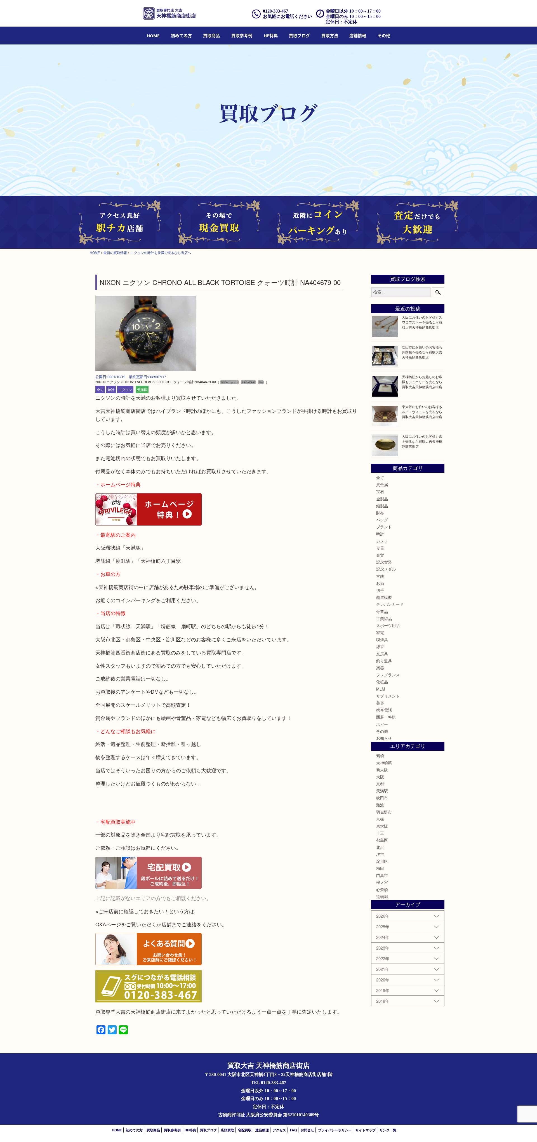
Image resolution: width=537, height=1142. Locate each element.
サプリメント (388, 696)
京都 (380, 784)
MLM (380, 689)
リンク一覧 (388, 1129)
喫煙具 (382, 639)
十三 (380, 833)
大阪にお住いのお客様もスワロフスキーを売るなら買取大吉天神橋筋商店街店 (422, 322)
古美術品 (384, 618)
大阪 (380, 777)
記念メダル (386, 569)
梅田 (380, 868)
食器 (380, 548)
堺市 (380, 854)
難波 (380, 804)
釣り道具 (384, 660)
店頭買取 (227, 1129)
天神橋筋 (384, 762)
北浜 (380, 847)
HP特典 (271, 35)
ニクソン (125, 389)
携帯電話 (384, 710)
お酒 (380, 583)
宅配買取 (244, 1129)
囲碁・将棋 (386, 717)
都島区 (382, 840)
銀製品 (382, 505)
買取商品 (211, 35)
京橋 (380, 819)
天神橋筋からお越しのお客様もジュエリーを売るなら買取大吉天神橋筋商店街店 (422, 381)
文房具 (382, 653)
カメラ (382, 541)
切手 (380, 590)
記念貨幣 (384, 562)
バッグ (382, 519)
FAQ (293, 1129)
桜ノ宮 (382, 882)
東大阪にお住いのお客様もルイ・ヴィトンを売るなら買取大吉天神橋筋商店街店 (422, 411)
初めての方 (181, 35)
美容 (380, 703)
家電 (380, 632)
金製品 (382, 498)
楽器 (380, 667)
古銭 (380, 576)
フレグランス (388, 674)
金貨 (380, 555)
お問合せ (307, 1129)
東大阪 (382, 826)
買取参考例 (241, 35)
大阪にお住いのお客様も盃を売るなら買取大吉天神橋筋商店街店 (422, 441)
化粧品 (382, 681)
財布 (380, 512)
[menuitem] (153, 35)
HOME (153, 35)
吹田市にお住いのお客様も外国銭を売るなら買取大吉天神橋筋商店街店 (422, 352)
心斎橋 (382, 889)
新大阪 (382, 769)
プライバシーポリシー (335, 1129)
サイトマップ (365, 1129)
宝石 (380, 491)
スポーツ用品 (388, 625)
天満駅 (142, 389)
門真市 (382, 875)
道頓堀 (382, 896)
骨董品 (382, 611)
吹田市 (382, 797)
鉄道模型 (384, 597)
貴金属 (382, 484)
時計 (111, 389)
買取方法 (329, 35)
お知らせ (384, 738)
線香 (380, 646)
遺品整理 (262, 1129)
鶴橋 (380, 755)
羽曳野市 (384, 812)
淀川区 (382, 861)
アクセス (279, 1129)
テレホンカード (390, 604)
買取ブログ (299, 35)
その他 (382, 731)
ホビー (382, 724)
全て (100, 389)
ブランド (384, 526)
